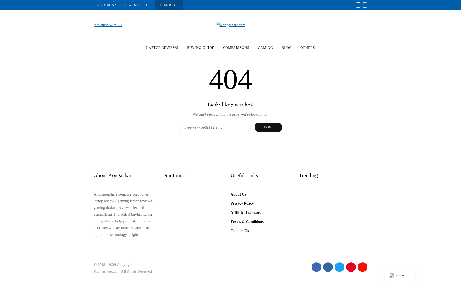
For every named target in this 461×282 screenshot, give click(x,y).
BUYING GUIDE (200, 47)
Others (307, 47)
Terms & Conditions (247, 222)
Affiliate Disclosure (245, 212)
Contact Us (239, 231)
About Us (238, 194)
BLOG (287, 47)
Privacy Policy (242, 203)
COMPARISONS (236, 47)
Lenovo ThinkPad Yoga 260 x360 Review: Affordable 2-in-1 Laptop (192, 227)
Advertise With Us (108, 25)
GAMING (265, 47)
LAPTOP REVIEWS (162, 47)
